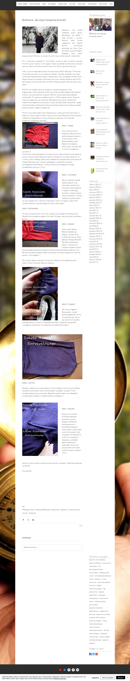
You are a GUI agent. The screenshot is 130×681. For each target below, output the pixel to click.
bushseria (63, 510)
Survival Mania (93, 573)
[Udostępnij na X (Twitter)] (28, 520)
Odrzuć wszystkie (107, 678)
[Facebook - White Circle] (68, 669)
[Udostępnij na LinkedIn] (33, 520)
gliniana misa (93, 592)
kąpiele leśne (93, 595)
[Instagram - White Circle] (77, 669)
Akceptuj (120, 678)
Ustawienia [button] (95, 678)
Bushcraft (55, 510)
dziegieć (99, 585)
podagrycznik (104, 611)
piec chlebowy (93, 605)
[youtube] (60, 669)
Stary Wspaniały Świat (96, 569)
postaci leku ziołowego (103, 614)
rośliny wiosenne (94, 627)
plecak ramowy (94, 611)
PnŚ (99, 566)
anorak (25, 513)
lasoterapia (101, 595)
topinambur (104, 634)
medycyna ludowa (100, 601)
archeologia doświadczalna (103, 576)
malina (91, 601)
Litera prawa (93, 566)
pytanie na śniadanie (95, 621)
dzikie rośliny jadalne (95, 589)
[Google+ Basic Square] (96, 654)
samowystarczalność (95, 630)
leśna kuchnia (104, 598)
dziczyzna (92, 585)
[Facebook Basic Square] (90, 654)
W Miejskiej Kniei (28, 510)
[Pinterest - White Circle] (73, 669)
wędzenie (92, 643)
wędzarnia (105, 640)
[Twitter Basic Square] (93, 654)
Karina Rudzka (100, 560)
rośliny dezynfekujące (95, 624)
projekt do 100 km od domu (97, 618)
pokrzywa (92, 614)
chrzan (104, 579)
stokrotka (106, 630)
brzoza (91, 579)
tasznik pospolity (94, 634)
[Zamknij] (127, 677)
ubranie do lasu (74, 510)
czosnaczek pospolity (103, 582)
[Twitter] (64, 669)
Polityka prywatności (59, 678)
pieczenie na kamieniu (96, 608)
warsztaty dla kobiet (95, 640)
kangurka (32, 513)
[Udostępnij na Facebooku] (23, 520)
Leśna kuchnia (106, 563)
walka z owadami (105, 637)
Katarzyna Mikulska (43, 510)
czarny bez (92, 582)
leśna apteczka (93, 598)
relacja (105, 621)
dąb (104, 589)
